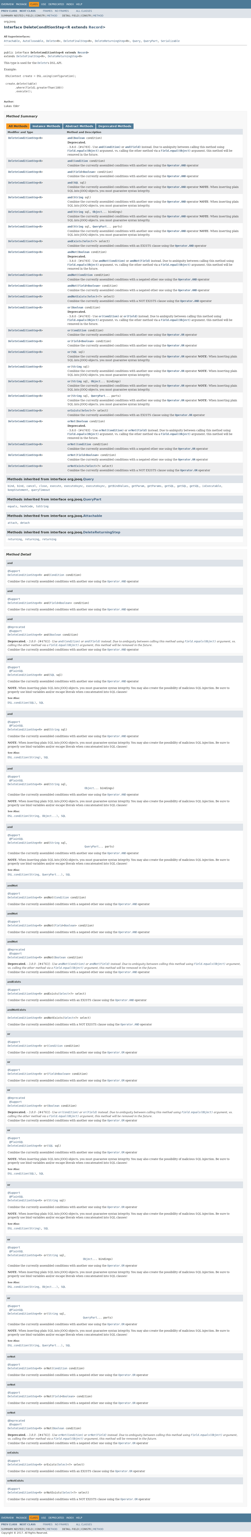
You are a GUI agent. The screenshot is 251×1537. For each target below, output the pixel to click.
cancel (31, 486)
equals (12, 506)
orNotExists (76, 466)
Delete (51, 41)
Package (21, 4)
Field (78, 171)
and (69, 138)
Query (136, 41)
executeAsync (73, 486)
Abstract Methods (79, 126)
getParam (138, 486)
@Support (14, 571)
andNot (72, 252)
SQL (76, 182)
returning (15, 539)
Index (70, 4)
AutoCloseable (33, 41)
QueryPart (151, 41)
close (43, 486)
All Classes (84, 11)
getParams (154, 486)
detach (25, 522)
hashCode (26, 506)
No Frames (62, 11)
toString (42, 506)
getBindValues (118, 486)
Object (97, 211)
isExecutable (211, 486)
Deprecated (56, 4)
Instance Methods (46, 126)
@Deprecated (16, 627)
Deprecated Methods (114, 126)
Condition (81, 160)
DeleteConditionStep (23, 138)
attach (12, 522)
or (69, 307)
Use (43, 4)
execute (55, 486)
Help (79, 4)
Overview (7, 4)
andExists (74, 241)
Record (96, 27)
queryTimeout (40, 489)
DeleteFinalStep (75, 41)
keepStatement (18, 489)
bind (11, 486)
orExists (73, 410)
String (78, 197)
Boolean (79, 138)
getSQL (169, 486)
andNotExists (76, 296)
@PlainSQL (16, 670)
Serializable (170, 41)
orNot (71, 421)
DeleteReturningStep (110, 41)
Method (52, 15)
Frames (48, 11)
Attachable (12, 41)
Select (88, 241)
